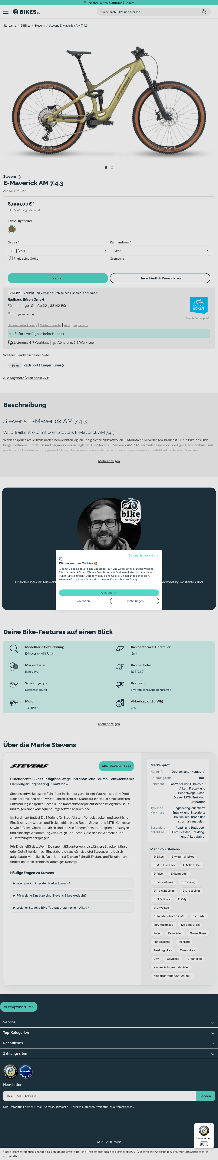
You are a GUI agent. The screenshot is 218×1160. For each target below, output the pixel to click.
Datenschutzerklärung (144, 555)
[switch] (204, 1143)
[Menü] (211, 1125)
